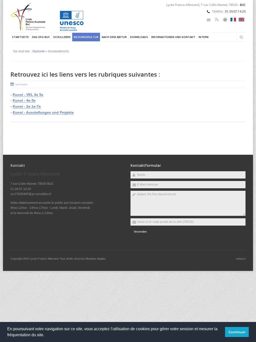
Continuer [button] (237, 332)
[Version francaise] (233, 20)
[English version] (242, 20)
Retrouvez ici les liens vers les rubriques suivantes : (85, 74)
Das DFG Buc (41, 37)
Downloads (139, 37)
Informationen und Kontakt (173, 37)
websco (241, 258)
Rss (217, 20)
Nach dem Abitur (114, 37)
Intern (203, 37)
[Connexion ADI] (225, 20)
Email (208, 20)
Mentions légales (96, 258)
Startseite (20, 37)
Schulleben (61, 37)
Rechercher (241, 37)
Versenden (140, 231)
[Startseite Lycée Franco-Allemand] (54, 31)
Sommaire (21, 84)
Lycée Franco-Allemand (45, 258)
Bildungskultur (86, 37)
